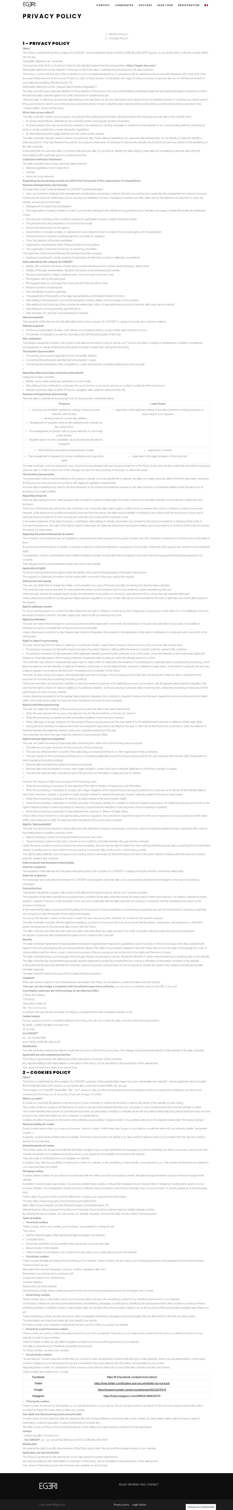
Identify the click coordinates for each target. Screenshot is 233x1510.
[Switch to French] (206, 4)
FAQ (143, 1484)
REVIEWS (133, 1484)
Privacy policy (121, 1504)
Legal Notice (139, 1504)
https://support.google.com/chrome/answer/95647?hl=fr (64, 1201)
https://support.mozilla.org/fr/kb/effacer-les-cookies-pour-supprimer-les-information (79, 1196)
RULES (123, 1484)
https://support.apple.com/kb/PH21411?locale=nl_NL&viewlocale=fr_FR (69, 1205)
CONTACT (152, 1484)
